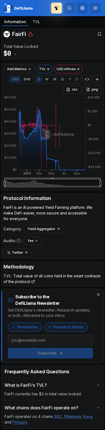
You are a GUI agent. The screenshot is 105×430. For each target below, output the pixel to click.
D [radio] (39, 79)
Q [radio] (62, 79)
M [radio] (54, 79)
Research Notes (69, 327)
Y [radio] (70, 79)
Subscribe (47, 353)
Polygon (19, 422)
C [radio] (77, 79)
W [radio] (46, 79)
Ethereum (72, 416)
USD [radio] (15, 79)
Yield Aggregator (41, 229)
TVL (36, 21)
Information (15, 21)
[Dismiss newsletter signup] (98, 294)
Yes (30, 241)
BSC (58, 416)
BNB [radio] (27, 79)
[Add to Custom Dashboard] (97, 79)
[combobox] (82, 8)
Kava (87, 416)
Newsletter (27, 327)
